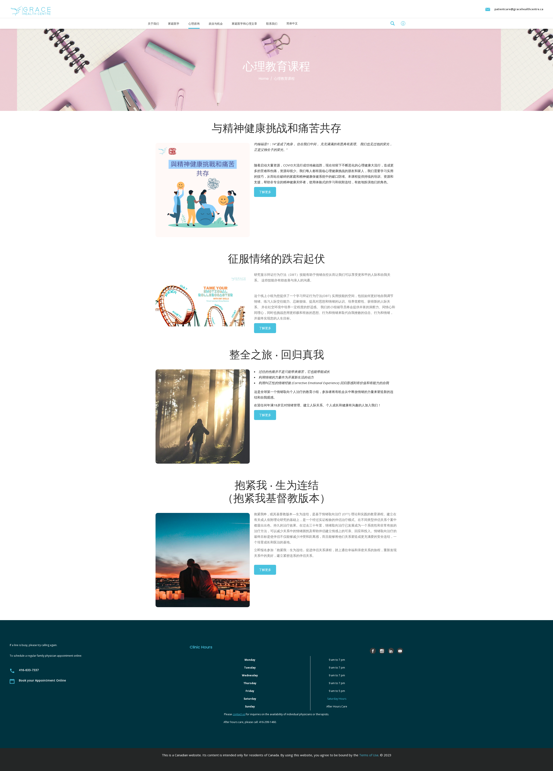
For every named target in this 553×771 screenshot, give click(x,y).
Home (264, 78)
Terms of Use (368, 755)
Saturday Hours (336, 699)
